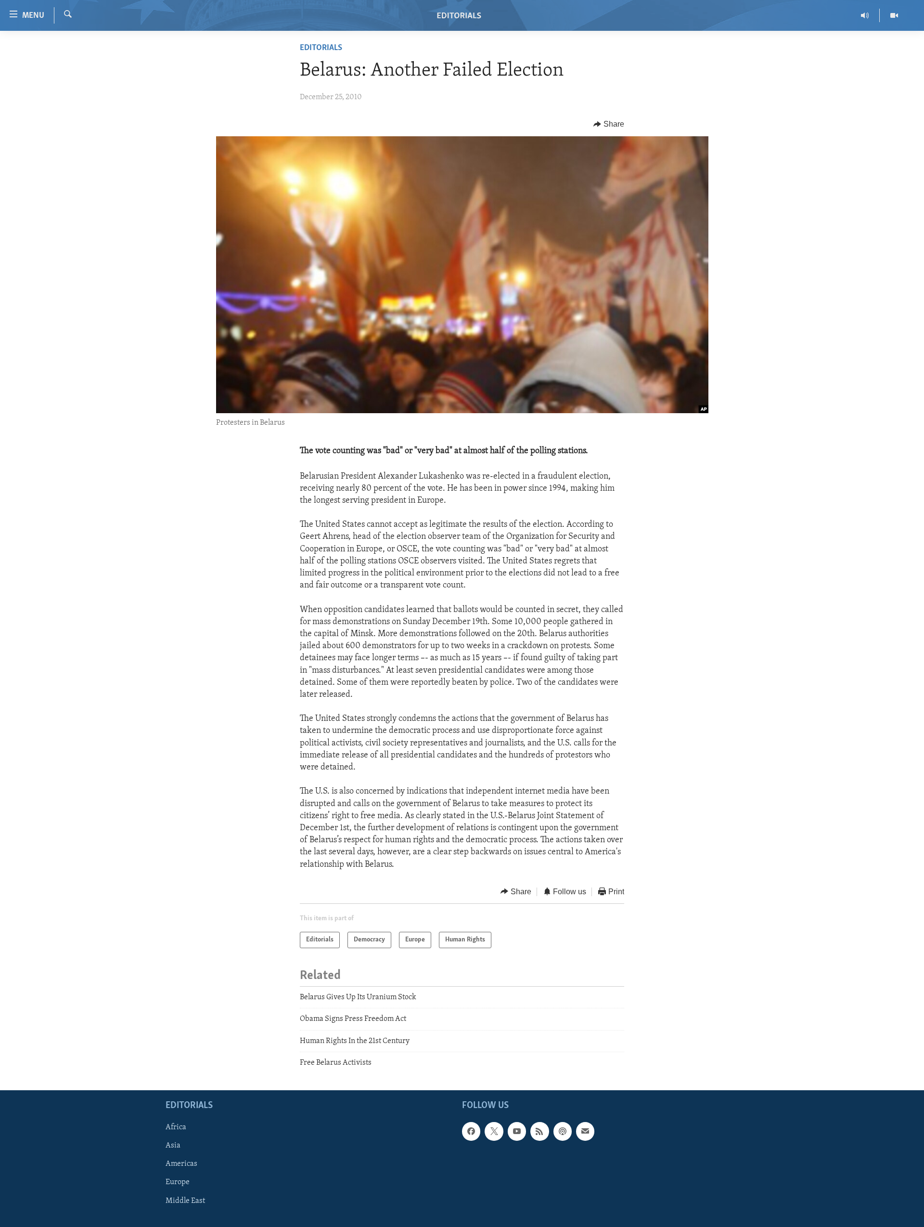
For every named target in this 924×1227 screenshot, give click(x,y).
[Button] (608, 124)
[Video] (894, 15)
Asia (173, 1145)
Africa (176, 1127)
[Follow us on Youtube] (517, 1131)
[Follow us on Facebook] (471, 1131)
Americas (181, 1164)
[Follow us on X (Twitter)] (494, 1131)
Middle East (185, 1200)
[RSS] (539, 1131)
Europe (178, 1182)
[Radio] (865, 15)
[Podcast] (562, 1131)
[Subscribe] (585, 1131)
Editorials (321, 48)
